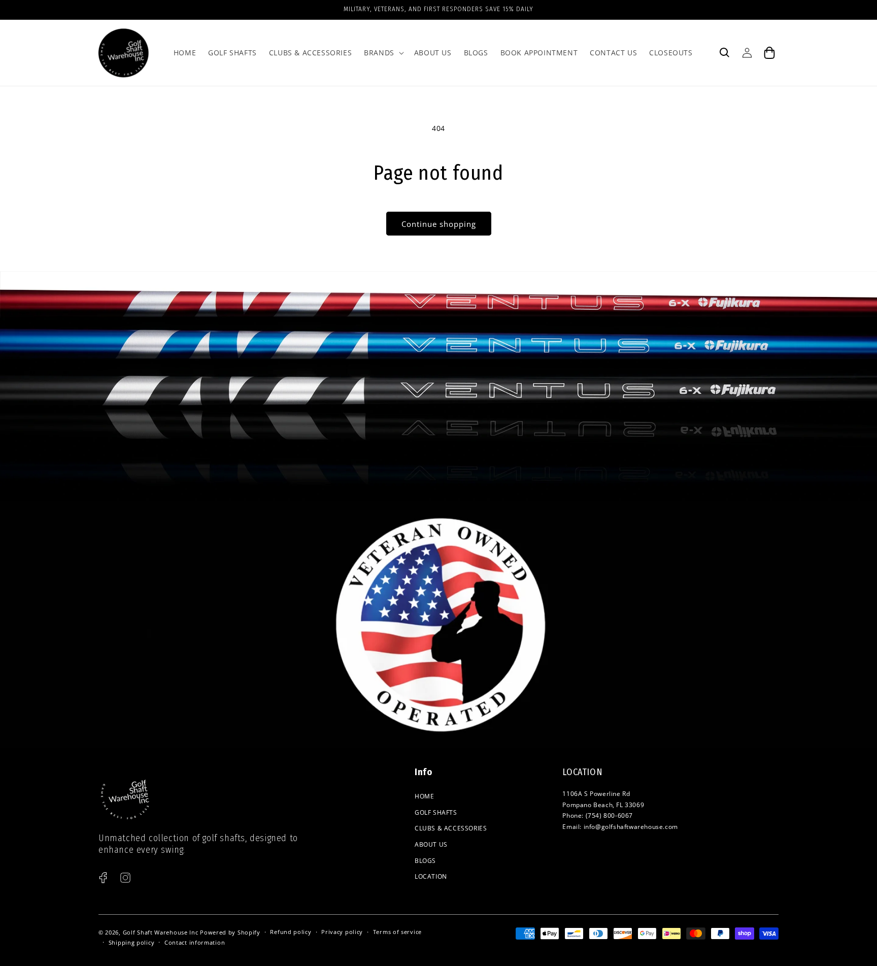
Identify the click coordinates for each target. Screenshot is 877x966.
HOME (424, 796)
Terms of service (397, 932)
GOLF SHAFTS (436, 812)
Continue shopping (438, 224)
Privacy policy (342, 932)
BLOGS (425, 860)
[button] (383, 52)
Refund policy (290, 932)
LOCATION (431, 876)
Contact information (194, 942)
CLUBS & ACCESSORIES (451, 828)
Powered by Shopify (230, 932)
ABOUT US (431, 844)
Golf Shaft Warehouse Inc (160, 932)
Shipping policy (132, 942)
